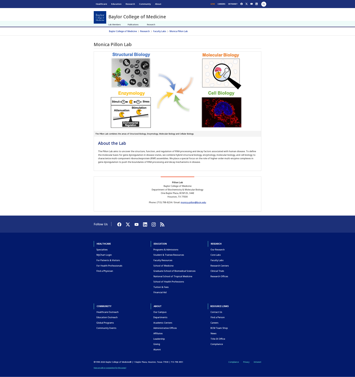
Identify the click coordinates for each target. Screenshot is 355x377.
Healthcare (101, 3)
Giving (156, 344)
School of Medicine (163, 265)
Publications (133, 24)
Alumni (157, 349)
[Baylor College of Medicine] (100, 17)
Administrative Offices (165, 328)
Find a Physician (104, 270)
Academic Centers (162, 322)
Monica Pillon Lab (178, 31)
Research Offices (219, 276)
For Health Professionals (109, 265)
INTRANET (233, 4)
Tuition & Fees (161, 287)
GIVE (213, 4)
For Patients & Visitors (108, 260)
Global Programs (105, 322)
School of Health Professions (168, 281)
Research (130, 3)
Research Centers (220, 265)
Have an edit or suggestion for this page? (110, 368)
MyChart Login (104, 254)
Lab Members (114, 24)
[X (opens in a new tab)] (246, 4)
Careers (214, 322)
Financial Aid (160, 292)
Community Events (106, 328)
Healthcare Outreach (107, 312)
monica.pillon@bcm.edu (193, 202)
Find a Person (218, 317)
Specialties (102, 249)
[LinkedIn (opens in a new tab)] (256, 4)
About (158, 3)
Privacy (246, 362)
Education (116, 3)
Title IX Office (218, 338)
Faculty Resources (162, 260)
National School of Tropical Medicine (172, 276)
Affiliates (158, 333)
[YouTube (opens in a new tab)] (251, 4)
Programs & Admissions (165, 249)
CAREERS (221, 4)
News (213, 333)
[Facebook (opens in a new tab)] (241, 4)
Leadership (159, 338)
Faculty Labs (159, 31)
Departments (160, 317)
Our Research (218, 249)
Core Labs (216, 254)
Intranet (257, 362)
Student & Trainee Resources (168, 254)
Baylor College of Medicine (123, 31)
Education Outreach (107, 317)
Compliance (217, 344)
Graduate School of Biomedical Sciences (174, 270)
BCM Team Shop (219, 328)
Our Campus (160, 312)
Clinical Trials (217, 270)
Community (145, 3)
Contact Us (216, 312)
